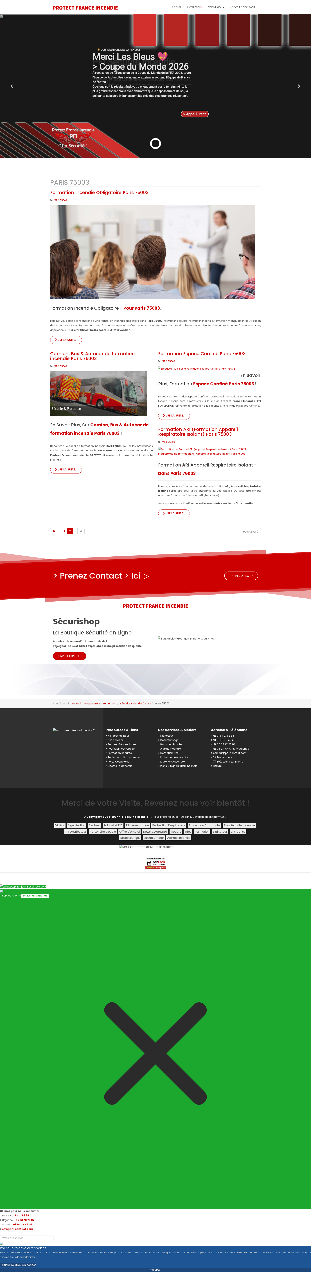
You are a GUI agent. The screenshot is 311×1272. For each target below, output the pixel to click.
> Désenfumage (168, 740)
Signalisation (76, 825)
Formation (202, 832)
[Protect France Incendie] (85, 8)
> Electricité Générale (119, 766)
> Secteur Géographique (121, 744)
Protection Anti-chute (204, 825)
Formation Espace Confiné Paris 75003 (202, 354)
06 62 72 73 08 (22, 1224)
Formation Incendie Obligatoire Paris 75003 (99, 192)
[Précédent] (59, 531)
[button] (12, 86)
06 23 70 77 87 (25, 1220)
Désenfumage (154, 838)
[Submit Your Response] (1, 1243)
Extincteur (220, 832)
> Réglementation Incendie (123, 757)
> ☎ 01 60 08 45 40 (223, 740)
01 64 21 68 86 (20, 1215)
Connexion (215, 7)
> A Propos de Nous (117, 736)
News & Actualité (155, 832)
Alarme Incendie (178, 838)
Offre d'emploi (129, 832)
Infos (187, 832)
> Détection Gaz (168, 753)
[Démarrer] (53, 531)
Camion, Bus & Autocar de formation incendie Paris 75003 (92, 356)
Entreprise (238, 832)
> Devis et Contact (242, 7)
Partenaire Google (103, 832)
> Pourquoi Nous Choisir (120, 748)
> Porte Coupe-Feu (118, 761)
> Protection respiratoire (173, 757)
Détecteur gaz (130, 838)
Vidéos (60, 825)
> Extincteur (165, 736)
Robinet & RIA (113, 825)
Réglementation (137, 825)
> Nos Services (114, 740)
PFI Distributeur (75, 832)
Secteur (94, 825)
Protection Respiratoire (168, 825)
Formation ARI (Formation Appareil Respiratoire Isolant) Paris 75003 (198, 432)
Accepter (155, 1269)
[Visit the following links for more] (62, 741)
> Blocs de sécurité (170, 744)
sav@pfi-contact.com (17, 1229)
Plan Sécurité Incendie (239, 825)
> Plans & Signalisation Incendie (177, 766)
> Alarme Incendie (169, 748)
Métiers (175, 832)
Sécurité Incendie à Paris (135, 703)
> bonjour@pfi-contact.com (229, 753)
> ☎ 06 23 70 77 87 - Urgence (230, 748)
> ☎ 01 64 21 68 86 (222, 736)
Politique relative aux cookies (18, 1265)
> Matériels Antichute (171, 761)
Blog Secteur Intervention (100, 703)
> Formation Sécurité (119, 753)
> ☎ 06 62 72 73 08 (223, 744)
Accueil (177, 7)
